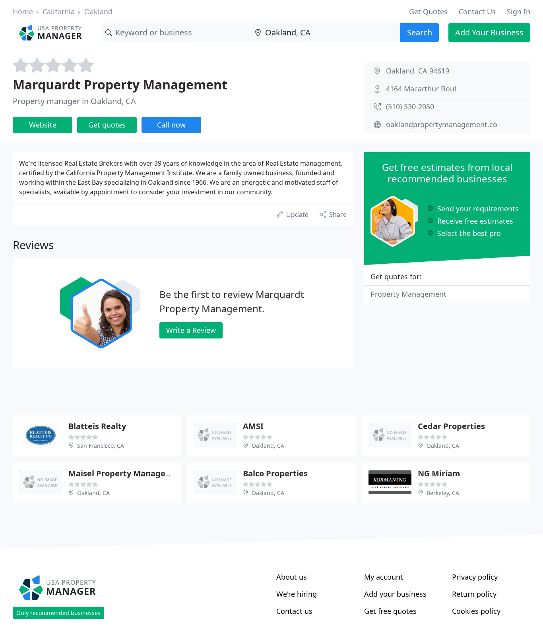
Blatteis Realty (97, 426)
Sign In (518, 11)
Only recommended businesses (58, 613)
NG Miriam (439, 473)
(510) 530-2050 (410, 106)
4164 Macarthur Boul (421, 88)
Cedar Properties (451, 426)
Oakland (98, 11)
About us (291, 577)
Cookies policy (476, 611)
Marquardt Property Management (120, 84)
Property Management (408, 294)
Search (419, 32)
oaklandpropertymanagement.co (441, 124)
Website (42, 125)
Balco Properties (275, 473)
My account (383, 577)
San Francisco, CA (100, 445)
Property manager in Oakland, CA (74, 101)
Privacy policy (475, 577)
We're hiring (296, 594)
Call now (171, 125)
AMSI (253, 426)
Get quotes (107, 125)
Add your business (395, 594)
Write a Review (191, 330)
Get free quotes (390, 611)
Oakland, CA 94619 (417, 70)
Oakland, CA (268, 445)
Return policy (474, 594)
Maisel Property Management (127, 473)
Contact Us (477, 11)
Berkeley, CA (443, 493)
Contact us (294, 611)
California (59, 11)
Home (23, 11)
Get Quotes (428, 11)
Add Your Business (489, 32)
